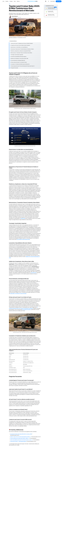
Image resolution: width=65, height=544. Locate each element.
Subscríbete (59, 1)
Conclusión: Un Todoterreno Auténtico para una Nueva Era (20, 64)
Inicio (3, 1)
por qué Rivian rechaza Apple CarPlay (23, 239)
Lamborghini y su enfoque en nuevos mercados (18, 293)
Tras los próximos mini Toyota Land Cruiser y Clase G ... (19, 438)
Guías (15, 1)
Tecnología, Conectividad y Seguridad (17, 54)
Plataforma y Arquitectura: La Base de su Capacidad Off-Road (21, 50)
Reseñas (7, 1)
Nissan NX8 (23, 218)
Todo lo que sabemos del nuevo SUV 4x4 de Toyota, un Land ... (21, 439)
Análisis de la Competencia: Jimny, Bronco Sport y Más (19, 58)
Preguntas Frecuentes (14, 67)
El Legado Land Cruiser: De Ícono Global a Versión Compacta (20, 45)
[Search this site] (48, 1)
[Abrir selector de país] (46, 1)
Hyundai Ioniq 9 (33, 272)
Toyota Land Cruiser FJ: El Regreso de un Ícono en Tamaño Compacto (22, 43)
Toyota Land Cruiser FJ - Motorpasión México (18, 441)
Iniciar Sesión (52, 1)
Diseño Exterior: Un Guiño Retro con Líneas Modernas (19, 47)
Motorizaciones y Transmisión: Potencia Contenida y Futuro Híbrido (21, 52)
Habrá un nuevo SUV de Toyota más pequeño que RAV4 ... (20, 436)
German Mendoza (15, 16)
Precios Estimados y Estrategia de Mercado (18, 60)
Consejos (11, 1)
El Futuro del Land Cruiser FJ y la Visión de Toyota (19, 62)
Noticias (18, 1)
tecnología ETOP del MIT (26, 309)
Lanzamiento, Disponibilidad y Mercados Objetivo (18, 56)
